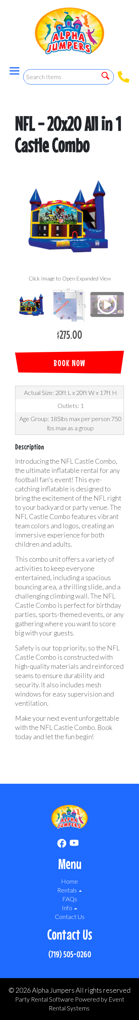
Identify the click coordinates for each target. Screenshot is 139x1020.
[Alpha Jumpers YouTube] (74, 844)
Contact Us (70, 916)
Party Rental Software (44, 999)
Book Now (69, 363)
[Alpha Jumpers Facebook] (61, 844)
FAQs (69, 898)
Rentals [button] (67, 890)
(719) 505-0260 (69, 954)
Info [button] (67, 907)
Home (69, 881)
